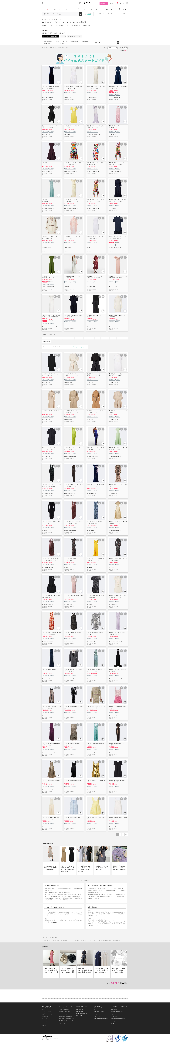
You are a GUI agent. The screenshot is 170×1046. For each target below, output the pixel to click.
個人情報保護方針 (45, 1039)
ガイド (95, 1009)
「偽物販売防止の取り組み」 (55, 892)
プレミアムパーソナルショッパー (66, 1020)
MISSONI (113, 338)
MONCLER (59, 338)
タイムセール (60, 41)
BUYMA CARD (79, 1009)
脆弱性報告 (113, 1021)
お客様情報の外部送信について (118, 1018)
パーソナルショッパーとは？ (65, 1009)
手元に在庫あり (49, 43)
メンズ (68, 9)
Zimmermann (79, 338)
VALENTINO (105, 338)
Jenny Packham (46, 341)
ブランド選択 (110, 14)
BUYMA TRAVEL (79, 1011)
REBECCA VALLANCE (48, 338)
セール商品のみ (49, 41)
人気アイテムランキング (47, 1011)
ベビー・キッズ (80, 9)
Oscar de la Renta (68, 338)
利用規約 (113, 1014)
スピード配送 (60, 43)
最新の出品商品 (45, 1016)
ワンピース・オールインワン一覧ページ (51, 19)
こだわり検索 (121, 14)
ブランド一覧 (44, 1018)
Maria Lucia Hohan (122, 338)
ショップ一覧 (62, 1023)
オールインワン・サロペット (75, 36)
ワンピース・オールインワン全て (50, 36)
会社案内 (113, 1023)
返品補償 (51, 92)
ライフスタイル (95, 9)
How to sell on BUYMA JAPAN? (65, 1016)
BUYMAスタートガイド (99, 1011)
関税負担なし (86, 41)
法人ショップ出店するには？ (65, 1014)
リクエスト (123, 9)
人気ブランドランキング (47, 1014)
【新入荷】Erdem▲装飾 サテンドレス (51, 669)
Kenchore (44, 100)
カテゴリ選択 (98, 14)
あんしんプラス (104, 894)
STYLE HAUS (79, 1015)
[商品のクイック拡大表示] (55, 67)
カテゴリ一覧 (44, 1021)
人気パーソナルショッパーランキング (67, 1018)
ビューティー (109, 9)
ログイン (112, 3)
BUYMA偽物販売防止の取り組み (101, 1018)
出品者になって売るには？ (65, 1011)
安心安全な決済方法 (98, 1016)
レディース (57, 9)
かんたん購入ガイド (98, 1014)
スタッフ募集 (114, 1009)
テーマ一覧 (44, 1023)
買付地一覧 (44, 1025)
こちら (51, 898)
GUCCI (97, 338)
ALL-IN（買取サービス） (81, 1013)
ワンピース (63, 36)
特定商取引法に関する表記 (117, 1011)
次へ (126, 834)
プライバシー (114, 1016)
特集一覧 (44, 1009)
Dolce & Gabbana (89, 338)
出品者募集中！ (103, 3)
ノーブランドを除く (73, 41)
